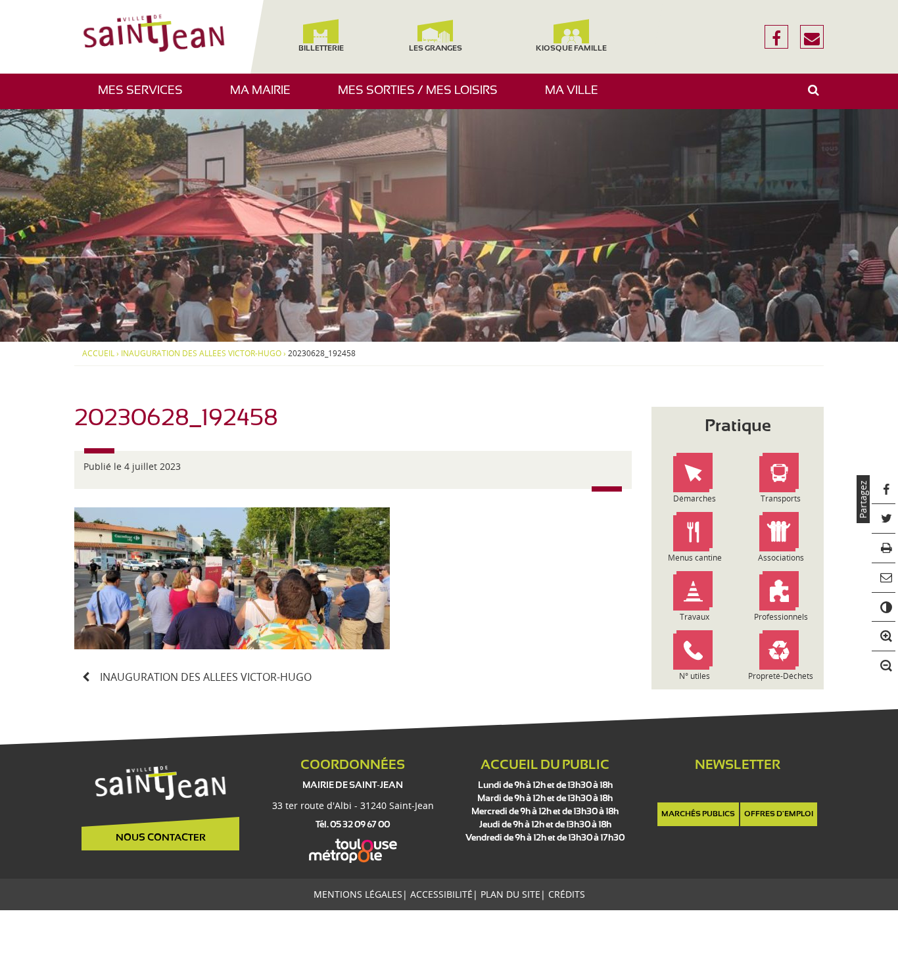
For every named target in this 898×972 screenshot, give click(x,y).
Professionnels (781, 616)
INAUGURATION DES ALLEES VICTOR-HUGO (201, 354)
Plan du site (510, 894)
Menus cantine (695, 557)
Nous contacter (161, 838)
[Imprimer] (884, 549)
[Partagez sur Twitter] (884, 519)
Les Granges (434, 49)
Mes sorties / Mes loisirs (423, 97)
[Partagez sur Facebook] (884, 490)
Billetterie (320, 49)
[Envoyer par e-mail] (884, 578)
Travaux (694, 616)
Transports (781, 498)
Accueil (98, 354)
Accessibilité (441, 894)
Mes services (145, 97)
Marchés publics (698, 814)
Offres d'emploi (778, 814)
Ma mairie (265, 97)
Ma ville (576, 97)
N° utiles (694, 676)
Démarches (694, 498)
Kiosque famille (571, 49)
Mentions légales (358, 894)
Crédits (566, 894)
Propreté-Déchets (780, 676)
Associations (781, 557)
